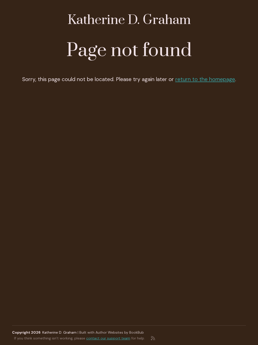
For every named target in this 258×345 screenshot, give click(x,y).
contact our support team (108, 338)
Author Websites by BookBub (119, 332)
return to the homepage (205, 79)
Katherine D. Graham (129, 20)
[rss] (153, 338)
